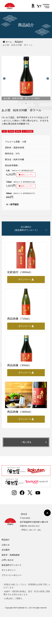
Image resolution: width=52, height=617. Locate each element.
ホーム (8, 42)
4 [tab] (30, 103)
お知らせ (6, 545)
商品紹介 (19, 42)
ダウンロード (25, 279)
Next (47, 78)
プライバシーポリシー (12, 575)
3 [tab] (26, 103)
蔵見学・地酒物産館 (11, 555)
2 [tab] (22, 103)
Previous (4, 78)
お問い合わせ (8, 560)
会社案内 (6, 550)
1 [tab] (18, 103)
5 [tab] (34, 103)
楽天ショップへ (27, 175)
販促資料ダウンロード (12, 565)
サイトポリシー (9, 570)
